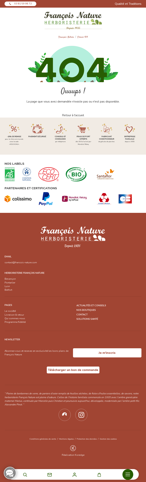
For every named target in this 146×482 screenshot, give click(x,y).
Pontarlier (10, 282)
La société (10, 311)
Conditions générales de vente (42, 438)
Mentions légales (66, 438)
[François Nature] (73, 20)
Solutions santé (87, 319)
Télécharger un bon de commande (73, 370)
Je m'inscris (107, 353)
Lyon (7, 286)
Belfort (8, 290)
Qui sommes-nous (15, 318)
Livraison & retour (14, 315)
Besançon (10, 279)
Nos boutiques (86, 310)
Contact (82, 314)
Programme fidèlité (15, 322)
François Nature (66, 37)
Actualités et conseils (91, 305)
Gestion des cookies (108, 438)
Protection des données (87, 438)
